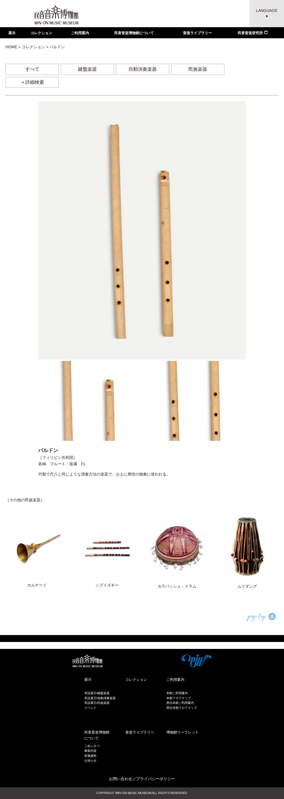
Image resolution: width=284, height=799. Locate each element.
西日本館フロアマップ (181, 707)
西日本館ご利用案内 (180, 702)
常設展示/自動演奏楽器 (100, 698)
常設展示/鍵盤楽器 (97, 693)
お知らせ (90, 760)
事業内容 (90, 750)
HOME (11, 47)
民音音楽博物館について (134, 33)
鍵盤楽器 (87, 69)
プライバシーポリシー (155, 779)
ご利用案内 (80, 33)
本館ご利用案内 (177, 693)
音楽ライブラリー (197, 33)
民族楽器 (197, 69)
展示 (12, 33)
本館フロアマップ (178, 698)
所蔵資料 (90, 755)
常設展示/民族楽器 (97, 702)
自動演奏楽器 (142, 69)
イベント (90, 707)
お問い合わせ (120, 779)
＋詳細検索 (32, 82)
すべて (32, 69)
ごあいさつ (92, 745)
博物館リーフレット (182, 732)
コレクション (41, 33)
